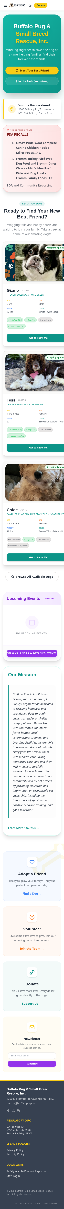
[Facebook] (8, 1110)
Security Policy (15, 1154)
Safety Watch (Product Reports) (26, 1171)
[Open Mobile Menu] (5, 5)
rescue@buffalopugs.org (22, 1103)
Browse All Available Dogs (34, 577)
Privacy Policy (15, 1150)
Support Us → (32, 1004)
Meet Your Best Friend (34, 70)
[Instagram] (13, 1110)
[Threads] (18, 1110)
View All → (50, 598)
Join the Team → (32, 948)
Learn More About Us (24, 828)
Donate (41, 5)
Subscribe (32, 1063)
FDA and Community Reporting (30, 185)
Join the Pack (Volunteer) (32, 81)
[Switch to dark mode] (30, 5)
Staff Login (13, 1176)
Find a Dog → (32, 893)
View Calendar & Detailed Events (31, 653)
